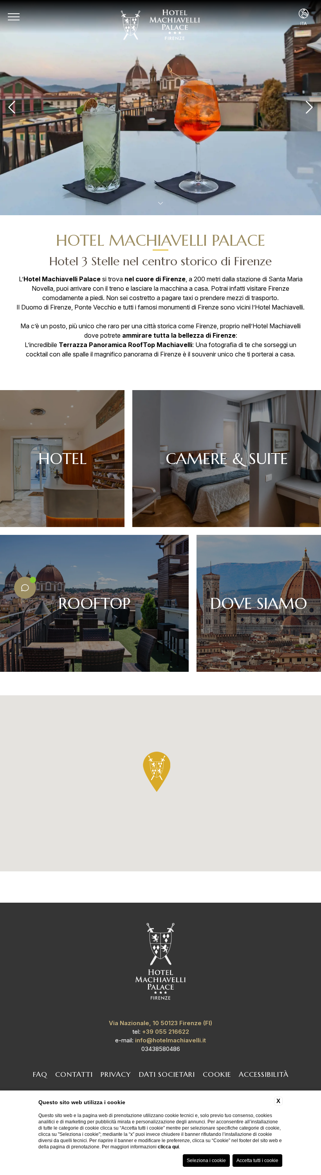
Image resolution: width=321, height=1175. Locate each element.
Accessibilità (264, 1074)
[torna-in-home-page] (160, 962)
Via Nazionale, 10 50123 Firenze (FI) (160, 1023)
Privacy (116, 1074)
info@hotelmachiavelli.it (170, 1040)
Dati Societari (167, 1074)
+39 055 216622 (165, 1031)
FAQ (40, 1074)
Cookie (217, 1074)
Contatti (74, 1074)
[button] (156, 772)
